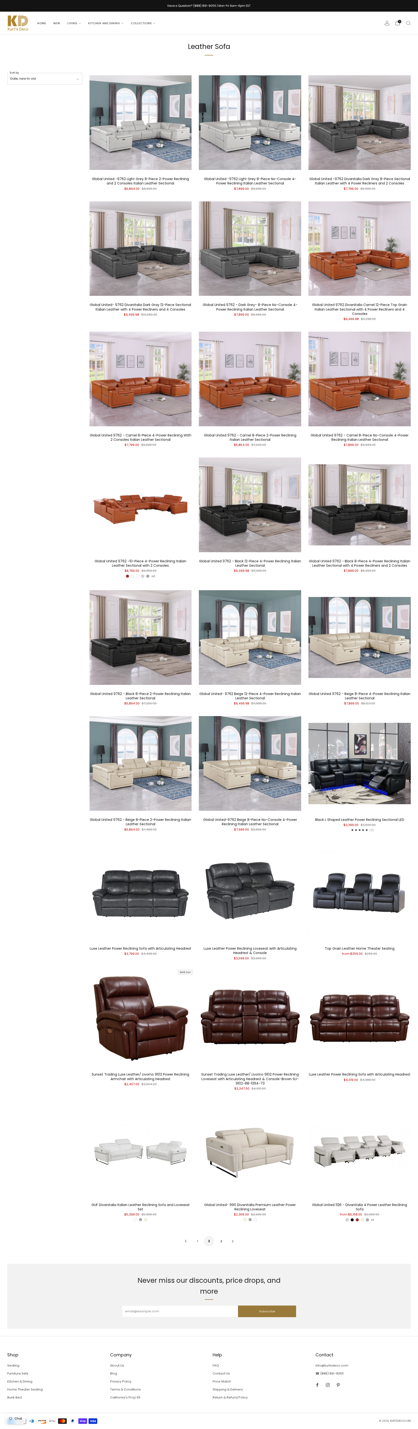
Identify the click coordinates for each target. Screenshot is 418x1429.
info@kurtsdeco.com (331, 1365)
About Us (117, 1365)
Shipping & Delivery (228, 1389)
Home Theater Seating (25, 1389)
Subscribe (267, 1311)
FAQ (216, 1365)
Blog (113, 1373)
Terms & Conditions (125, 1389)
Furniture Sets (17, 1373)
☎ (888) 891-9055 (329, 1373)
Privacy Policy (120, 1381)
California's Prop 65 (125, 1397)
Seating (13, 1365)
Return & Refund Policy (230, 1397)
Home (41, 23)
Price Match (222, 1381)
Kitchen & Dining (19, 1381)
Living (72, 23)
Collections (141, 23)
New (56, 23)
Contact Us (221, 1373)
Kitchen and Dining (104, 23)
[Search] (408, 23)
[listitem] (209, 6)
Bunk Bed (14, 1397)
